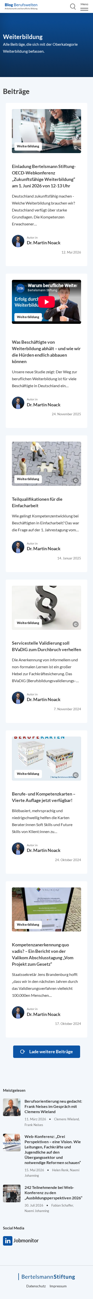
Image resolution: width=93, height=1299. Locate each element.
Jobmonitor (7, 1241)
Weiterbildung (28, 146)
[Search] (73, 6)
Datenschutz (36, 1286)
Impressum (58, 1286)
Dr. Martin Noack (44, 242)
